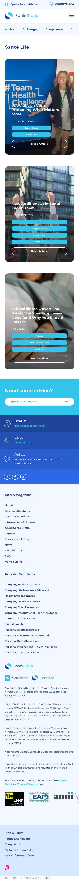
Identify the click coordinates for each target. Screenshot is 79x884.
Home (9, 505)
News (8, 544)
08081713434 (22, 442)
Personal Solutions (17, 516)
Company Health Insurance (22, 584)
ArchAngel (29, 29)
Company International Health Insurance (31, 612)
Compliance (54, 29)
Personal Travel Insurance (22, 652)
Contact (10, 533)
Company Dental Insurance (22, 601)
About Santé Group (17, 527)
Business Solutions (17, 511)
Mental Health (14, 624)
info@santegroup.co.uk (29, 425)
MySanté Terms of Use (19, 855)
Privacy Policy (14, 832)
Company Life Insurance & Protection (29, 590)
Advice (9, 29)
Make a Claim (13, 561)
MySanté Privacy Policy (20, 850)
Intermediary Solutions (20, 522)
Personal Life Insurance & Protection (28, 635)
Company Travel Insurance (22, 607)
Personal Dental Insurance (22, 641)
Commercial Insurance (20, 618)
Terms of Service (27, 784)
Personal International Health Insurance (31, 646)
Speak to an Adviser (24, 401)
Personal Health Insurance (22, 629)
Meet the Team (15, 550)
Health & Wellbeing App (20, 595)
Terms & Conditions (17, 838)
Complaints (12, 844)
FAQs (8, 556)
